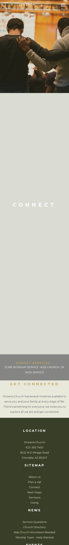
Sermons (34, 497)
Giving (34, 502)
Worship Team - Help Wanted (35, 537)
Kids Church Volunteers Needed (34, 532)
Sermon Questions (35, 522)
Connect (34, 487)
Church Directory (34, 527)
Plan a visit (34, 482)
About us (34, 476)
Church (19, 4)
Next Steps (34, 492)
